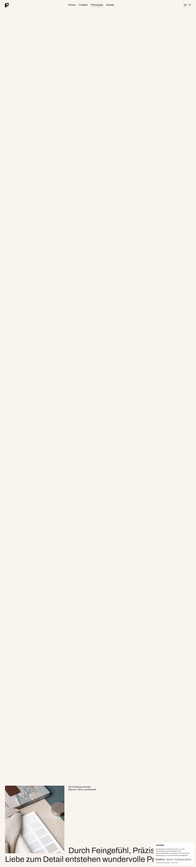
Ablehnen (169, 859)
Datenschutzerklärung (163, 862)
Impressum (174, 862)
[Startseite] (16, 4)
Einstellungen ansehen (182, 859)
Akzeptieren (160, 859)
